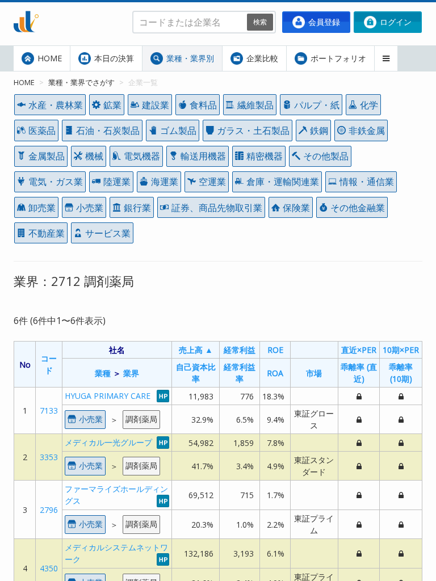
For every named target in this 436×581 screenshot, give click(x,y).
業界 (131, 373)
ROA (275, 373)
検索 (260, 22)
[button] (386, 58)
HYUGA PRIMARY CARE (107, 395)
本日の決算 (113, 58)
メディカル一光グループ (108, 442)
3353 (49, 457)
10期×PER (401, 349)
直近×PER (358, 349)
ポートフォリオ (337, 58)
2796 (49, 509)
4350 (49, 568)
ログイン (395, 21)
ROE (275, 349)
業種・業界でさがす (81, 82)
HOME (48, 58)
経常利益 (239, 349)
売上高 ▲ (196, 349)
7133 (49, 410)
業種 (103, 373)
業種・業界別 (189, 58)
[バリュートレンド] (26, 9)
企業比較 (261, 58)
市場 (314, 373)
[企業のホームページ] (163, 395)
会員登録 (323, 21)
